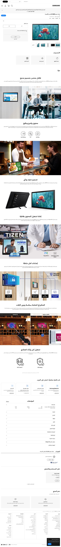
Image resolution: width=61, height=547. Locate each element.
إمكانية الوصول (9, 518)
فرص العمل (10, 531)
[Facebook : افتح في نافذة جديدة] (9, 544)
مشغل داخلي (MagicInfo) (50, 441)
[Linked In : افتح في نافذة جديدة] (3, 544)
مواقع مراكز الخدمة (33, 522)
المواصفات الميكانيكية (51, 432)
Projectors (46, 522)
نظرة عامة (53, 404)
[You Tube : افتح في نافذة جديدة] (4, 544)
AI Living (59, 522)
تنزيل (57, 480)
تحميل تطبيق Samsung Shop (56, 518)
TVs (47, 521)
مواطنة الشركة (9, 521)
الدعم (50, 18)
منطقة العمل (9, 528)
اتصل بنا (35, 532)
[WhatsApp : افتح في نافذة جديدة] (1, 544)
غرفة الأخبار (10, 534)
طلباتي (22, 518)
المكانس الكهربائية (46, 529)
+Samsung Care (58, 521)
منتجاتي (22, 521)
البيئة (10, 515)
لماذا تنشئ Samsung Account (19, 515)
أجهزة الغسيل (46, 528)
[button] (3, 20)
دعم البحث (34, 518)
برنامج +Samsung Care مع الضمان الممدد (31, 529)
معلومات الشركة (9, 527)
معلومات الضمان (34, 521)
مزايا (59, 18)
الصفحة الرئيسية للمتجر (57, 515)
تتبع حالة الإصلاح (34, 525)
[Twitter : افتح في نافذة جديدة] (8, 544)
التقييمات (53, 18)
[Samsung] (56, 5)
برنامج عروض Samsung (57, 528)
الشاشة (54, 412)
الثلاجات (47, 525)
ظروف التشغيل (52, 428)
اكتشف (59, 529)
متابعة (5, 1)
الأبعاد (54, 422)
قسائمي (22, 522)
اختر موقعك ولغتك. (26, 1)
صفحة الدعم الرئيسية (33, 515)
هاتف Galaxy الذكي (45, 515)
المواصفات (56, 18)
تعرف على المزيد (31, 11)
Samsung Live (58, 525)
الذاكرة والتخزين (46, 532)
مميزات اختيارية (52, 438)
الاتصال (53, 415)
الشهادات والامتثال (52, 445)
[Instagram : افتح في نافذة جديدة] (6, 544)
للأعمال (15, 36)
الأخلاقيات (10, 535)
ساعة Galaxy (46, 518)
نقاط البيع (3, 15)
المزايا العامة (53, 435)
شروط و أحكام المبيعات (44, 544)
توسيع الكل (7, 401)
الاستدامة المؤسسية (9, 522)
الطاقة (54, 418)
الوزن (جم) (53, 425)
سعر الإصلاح (34, 528)
